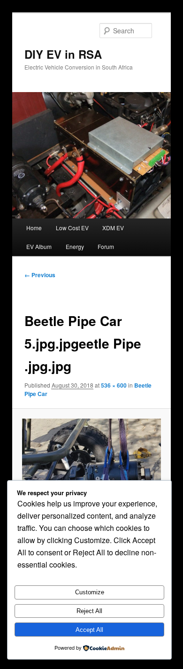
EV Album (39, 246)
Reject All (89, 611)
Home (34, 228)
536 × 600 (114, 385)
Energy (75, 246)
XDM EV (113, 228)
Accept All (89, 629)
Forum (106, 246)
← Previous (39, 275)
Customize (89, 592)
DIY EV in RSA (63, 54)
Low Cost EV (72, 228)
